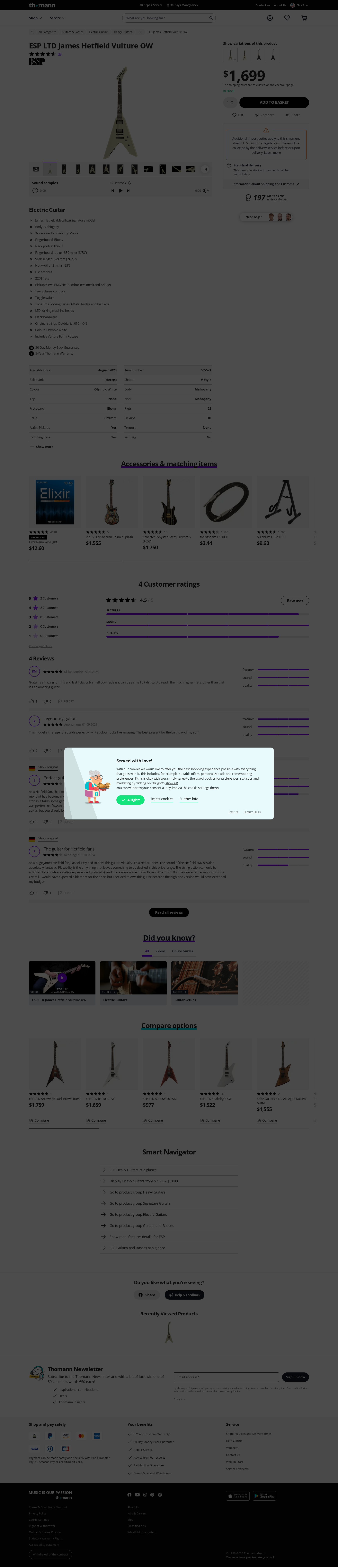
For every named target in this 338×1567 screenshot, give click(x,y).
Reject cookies (162, 798)
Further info (189, 798)
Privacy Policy (252, 812)
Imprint (234, 812)
